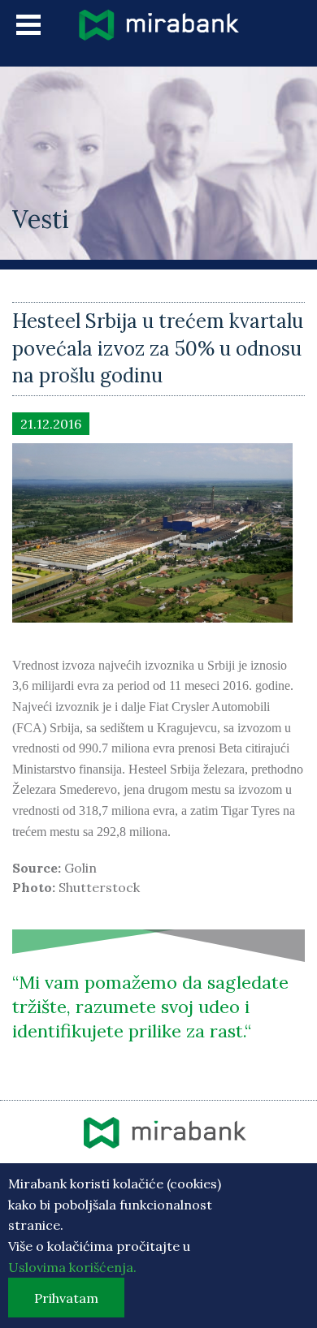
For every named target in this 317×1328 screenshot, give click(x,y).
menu (28, 25)
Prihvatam (66, 1298)
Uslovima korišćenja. (72, 1267)
